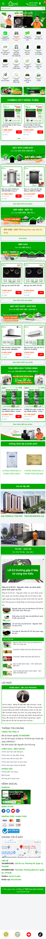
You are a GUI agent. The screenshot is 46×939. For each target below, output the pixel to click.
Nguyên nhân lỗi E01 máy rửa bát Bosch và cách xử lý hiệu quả (27, 643)
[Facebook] (3, 811)
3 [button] (26, 26)
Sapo (27, 891)
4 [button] (27, 138)
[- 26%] (34, 335)
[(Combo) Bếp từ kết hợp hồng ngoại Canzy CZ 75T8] (34, 114)
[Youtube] (13, 811)
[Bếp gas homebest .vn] (23, 255)
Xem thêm (23, 238)
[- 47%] (12, 114)
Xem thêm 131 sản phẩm (22, 300)
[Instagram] (18, 811)
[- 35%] (12, 273)
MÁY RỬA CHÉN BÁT (23, 148)
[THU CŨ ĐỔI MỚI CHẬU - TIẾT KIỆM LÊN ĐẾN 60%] (7, 666)
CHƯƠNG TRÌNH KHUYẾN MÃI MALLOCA (27, 649)
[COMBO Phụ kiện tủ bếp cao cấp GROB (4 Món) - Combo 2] (34, 397)
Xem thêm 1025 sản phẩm (23, 362)
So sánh (5, 134)
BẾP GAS (23, 244)
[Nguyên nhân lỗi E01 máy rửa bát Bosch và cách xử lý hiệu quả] (7, 645)
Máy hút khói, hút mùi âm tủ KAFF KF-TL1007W (34, 348)
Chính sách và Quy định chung (13, 755)
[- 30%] (34, 273)
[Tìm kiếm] (43, 8)
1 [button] (20, 26)
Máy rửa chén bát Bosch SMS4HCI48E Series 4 (10, 190)
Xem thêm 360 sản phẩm (22, 424)
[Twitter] (8, 811)
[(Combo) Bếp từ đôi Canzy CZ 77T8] (12, 114)
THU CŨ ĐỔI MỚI (27, 39)
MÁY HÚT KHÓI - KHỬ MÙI (23, 306)
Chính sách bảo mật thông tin (12, 752)
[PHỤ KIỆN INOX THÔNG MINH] (23, 379)
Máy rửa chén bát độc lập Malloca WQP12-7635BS (33, 190)
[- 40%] (34, 114)
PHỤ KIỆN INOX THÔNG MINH (23, 368)
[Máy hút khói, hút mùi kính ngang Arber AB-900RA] (12, 335)
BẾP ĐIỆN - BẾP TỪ (23, 210)
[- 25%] (12, 335)
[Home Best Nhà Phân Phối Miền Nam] (13, 3)
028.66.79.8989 (33, 3)
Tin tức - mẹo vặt (23, 549)
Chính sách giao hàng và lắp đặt (13, 765)
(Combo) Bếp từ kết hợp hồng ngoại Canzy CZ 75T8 (33, 126)
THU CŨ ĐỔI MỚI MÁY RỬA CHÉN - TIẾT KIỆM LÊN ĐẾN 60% (27, 672)
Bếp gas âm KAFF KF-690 (10, 285)
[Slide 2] (23, 19)
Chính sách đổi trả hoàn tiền (12, 758)
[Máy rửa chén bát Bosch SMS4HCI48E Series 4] (12, 177)
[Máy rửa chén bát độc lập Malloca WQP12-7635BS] (34, 177)
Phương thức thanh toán (11, 778)
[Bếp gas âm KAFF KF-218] (34, 273)
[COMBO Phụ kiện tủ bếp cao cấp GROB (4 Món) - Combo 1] (12, 397)
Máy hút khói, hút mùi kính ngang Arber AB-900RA (11, 348)
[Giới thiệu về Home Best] (23, 433)
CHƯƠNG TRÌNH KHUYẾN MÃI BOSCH (26, 657)
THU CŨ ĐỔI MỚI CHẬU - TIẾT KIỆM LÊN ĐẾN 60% (27, 665)
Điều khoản (6, 775)
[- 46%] (12, 177)
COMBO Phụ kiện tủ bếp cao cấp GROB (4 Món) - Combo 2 (34, 410)
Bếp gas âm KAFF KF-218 (33, 285)
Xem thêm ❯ (23, 151)
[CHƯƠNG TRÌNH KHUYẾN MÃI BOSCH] (7, 659)
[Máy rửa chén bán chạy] (23, 158)
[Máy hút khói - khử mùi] (23, 317)
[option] (23, 19)
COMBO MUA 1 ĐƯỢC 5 (5, 39)
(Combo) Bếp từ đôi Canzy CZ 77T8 (11, 126)
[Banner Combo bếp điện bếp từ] (23, 220)
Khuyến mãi (8, 639)
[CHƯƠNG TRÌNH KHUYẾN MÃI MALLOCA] (7, 652)
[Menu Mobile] (3, 3)
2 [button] (23, 26)
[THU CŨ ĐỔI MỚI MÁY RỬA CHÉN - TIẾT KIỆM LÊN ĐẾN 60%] (7, 673)
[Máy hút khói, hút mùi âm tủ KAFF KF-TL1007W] (34, 335)
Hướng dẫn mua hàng (10, 772)
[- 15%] (34, 177)
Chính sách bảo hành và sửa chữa (14, 762)
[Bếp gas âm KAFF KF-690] (12, 273)
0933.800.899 (33, 5)
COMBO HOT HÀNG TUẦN (23, 100)
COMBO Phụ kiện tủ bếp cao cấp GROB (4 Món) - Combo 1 (12, 410)
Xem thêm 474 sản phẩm (22, 204)
